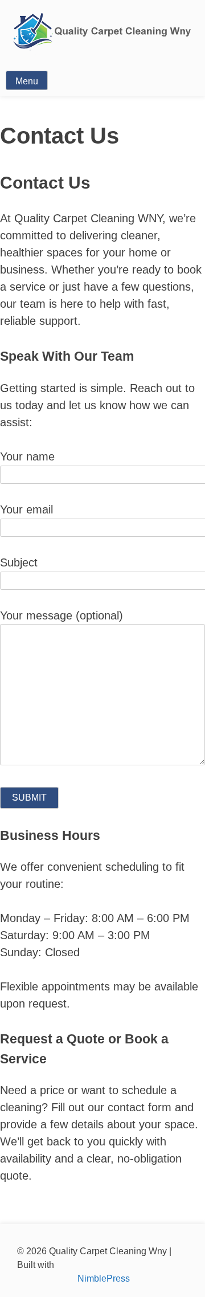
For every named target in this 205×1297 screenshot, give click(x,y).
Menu (26, 81)
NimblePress (102, 1278)
